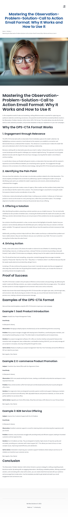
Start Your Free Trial (42, 348)
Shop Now (33, 400)
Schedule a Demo (44, 450)
